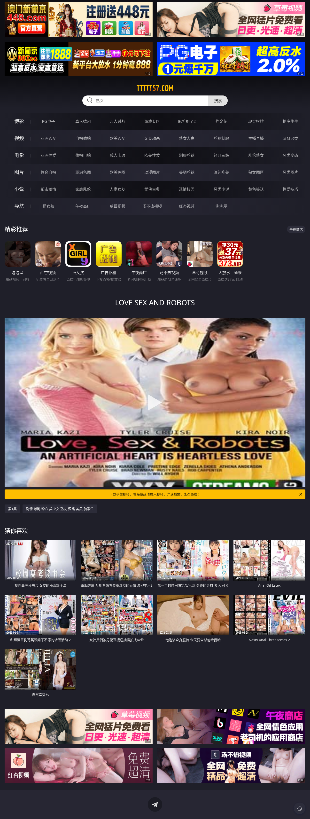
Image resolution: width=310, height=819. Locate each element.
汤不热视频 (152, 206)
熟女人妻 (186, 138)
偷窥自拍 (48, 172)
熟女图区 (256, 172)
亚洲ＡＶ (48, 138)
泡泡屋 (221, 206)
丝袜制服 (221, 138)
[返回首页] (299, 808)
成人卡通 (117, 155)
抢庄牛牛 (290, 121)
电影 (19, 155)
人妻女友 (117, 189)
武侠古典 (152, 189)
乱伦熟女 (256, 155)
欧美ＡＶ (117, 138)
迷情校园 (186, 189)
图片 (19, 172)
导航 (19, 206)
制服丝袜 (186, 155)
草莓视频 (117, 206)
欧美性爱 (152, 155)
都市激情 (48, 189)
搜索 (218, 100)
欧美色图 (117, 172)
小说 (19, 189)
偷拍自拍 (83, 155)
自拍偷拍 (83, 138)
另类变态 (290, 155)
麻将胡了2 (187, 121)
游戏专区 (152, 121)
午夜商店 (83, 206)
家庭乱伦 (83, 189)
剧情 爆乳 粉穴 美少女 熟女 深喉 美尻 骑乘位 (60, 508)
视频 (19, 138)
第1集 (12, 508)
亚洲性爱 (48, 155)
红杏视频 (186, 206)
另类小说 (221, 189)
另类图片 (290, 172)
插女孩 (48, 206)
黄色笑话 (256, 189)
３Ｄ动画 (152, 138)
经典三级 (221, 155)
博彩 (19, 121)
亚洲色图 (83, 172)
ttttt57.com (155, 88)
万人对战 (117, 121)
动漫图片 (152, 172)
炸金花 (221, 121)
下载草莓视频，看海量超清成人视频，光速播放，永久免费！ (155, 494)
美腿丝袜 (186, 172)
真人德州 (83, 121)
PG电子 (48, 121)
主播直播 (256, 138)
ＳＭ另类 (290, 138)
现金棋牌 (256, 121)
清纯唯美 (221, 172)
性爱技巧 (290, 189)
